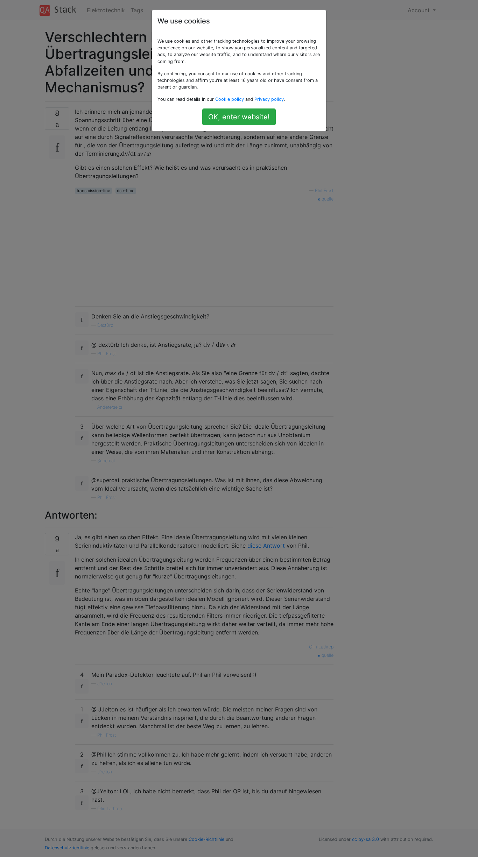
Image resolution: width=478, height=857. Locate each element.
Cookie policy (229, 99)
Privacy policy (269, 99)
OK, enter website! (239, 117)
